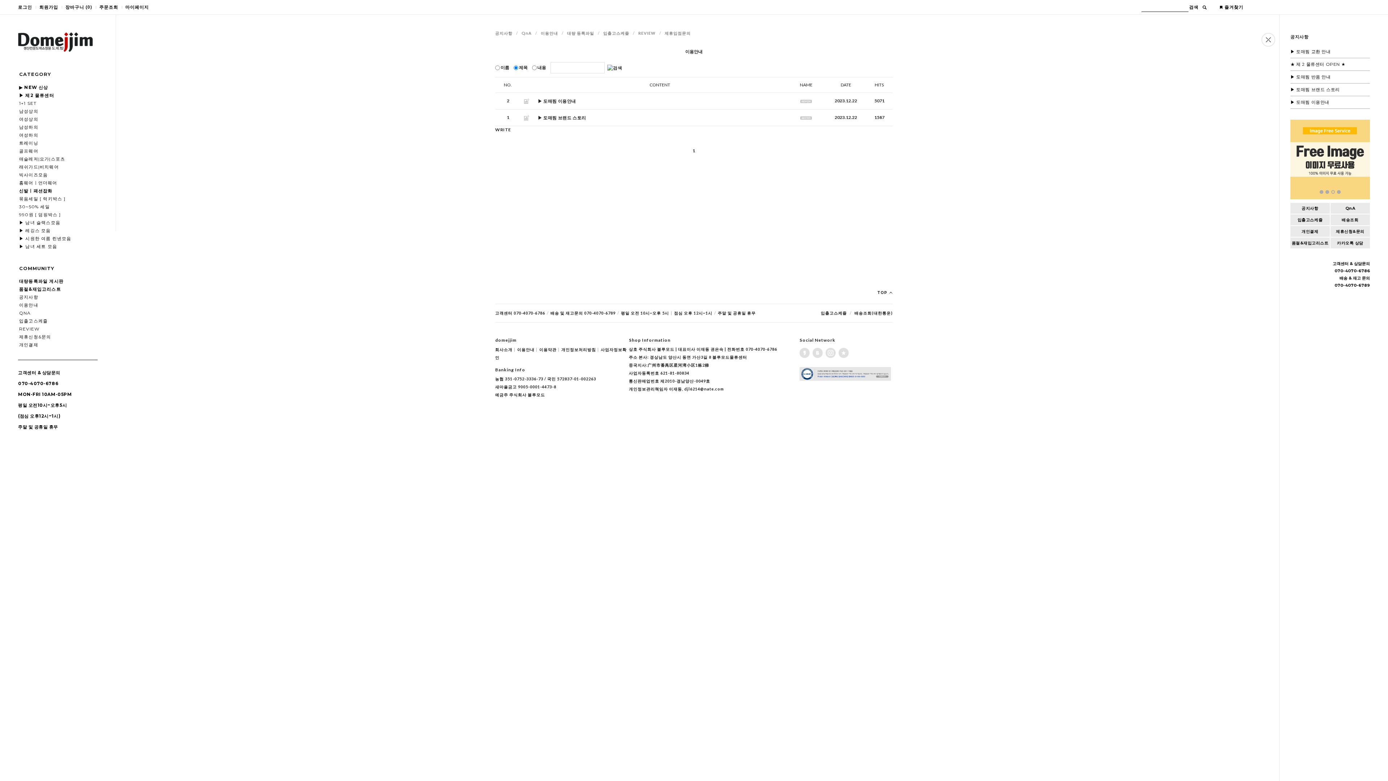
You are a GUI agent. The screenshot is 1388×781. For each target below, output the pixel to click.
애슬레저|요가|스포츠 (42, 159)
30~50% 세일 (34, 206)
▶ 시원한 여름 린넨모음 (45, 238)
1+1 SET (28, 103)
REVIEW (29, 329)
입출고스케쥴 (33, 321)
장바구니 (78, 7)
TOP (883, 292)
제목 (523, 67)
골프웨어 (28, 151)
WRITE (503, 129)
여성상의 (28, 119)
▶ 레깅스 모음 (35, 230)
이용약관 (549, 349)
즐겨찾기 (1234, 7)
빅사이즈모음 (33, 175)
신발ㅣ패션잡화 (35, 190)
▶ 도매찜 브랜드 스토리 (1315, 89)
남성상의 (28, 111)
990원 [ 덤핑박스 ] (40, 214)
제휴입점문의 (678, 33)
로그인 (25, 7)
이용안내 (28, 305)
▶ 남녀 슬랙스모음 (39, 222)
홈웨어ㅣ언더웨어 (38, 182)
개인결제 (28, 344)
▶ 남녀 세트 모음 (38, 246)
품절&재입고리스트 (1310, 243)
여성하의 (28, 135)
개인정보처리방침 (580, 349)
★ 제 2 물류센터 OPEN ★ (1317, 64)
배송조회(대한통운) (873, 313)
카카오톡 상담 (1350, 243)
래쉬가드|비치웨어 (39, 167)
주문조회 (108, 7)
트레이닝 (28, 143)
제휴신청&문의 (35, 337)
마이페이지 (137, 7)
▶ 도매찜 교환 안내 (1310, 51)
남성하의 (28, 127)
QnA (25, 313)
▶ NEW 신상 (33, 87)
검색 (1194, 7)
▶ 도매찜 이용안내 (1309, 102)
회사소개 (505, 349)
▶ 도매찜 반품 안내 (1310, 77)
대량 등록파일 (580, 33)
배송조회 (1350, 219)
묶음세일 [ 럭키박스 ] (42, 198)
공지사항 (28, 297)
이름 (505, 67)
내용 (542, 67)
